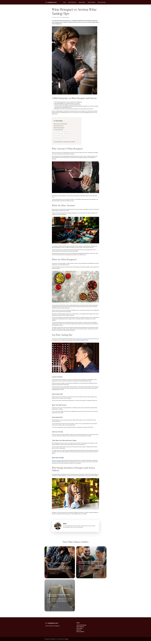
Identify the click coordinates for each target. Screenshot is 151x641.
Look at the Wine (57, 131)
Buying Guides (82, 2)
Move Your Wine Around (58, 133)
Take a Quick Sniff (64, 131)
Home (64, 2)
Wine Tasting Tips (72, 2)
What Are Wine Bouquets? (59, 127)
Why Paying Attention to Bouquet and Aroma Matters (64, 141)
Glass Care (78, 629)
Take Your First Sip (57, 135)
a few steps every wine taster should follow (84, 338)
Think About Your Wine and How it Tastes (61, 137)
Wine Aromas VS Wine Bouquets (60, 123)
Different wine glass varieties (58, 460)
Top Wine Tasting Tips (58, 129)
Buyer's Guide (79, 628)
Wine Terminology (102, 2)
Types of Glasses (91, 2)
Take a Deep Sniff (67, 133)
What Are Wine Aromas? (59, 125)
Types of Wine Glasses (81, 625)
